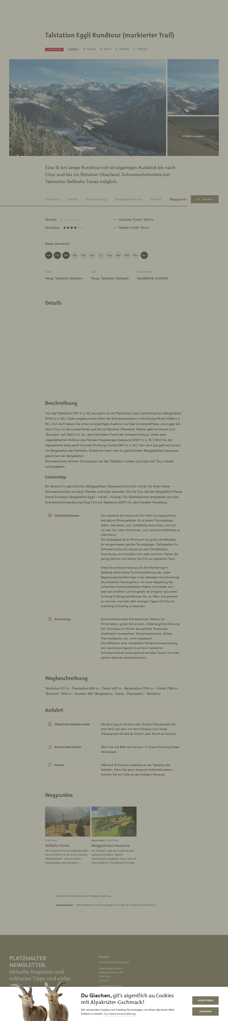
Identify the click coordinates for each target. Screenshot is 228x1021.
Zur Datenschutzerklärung (120, 1013)
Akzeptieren (205, 1000)
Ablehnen (205, 1011)
